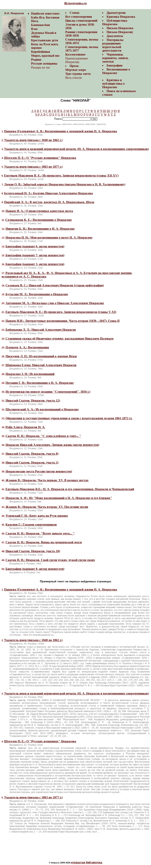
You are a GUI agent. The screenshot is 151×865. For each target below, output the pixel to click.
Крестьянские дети (44, 40)
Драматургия (116, 12)
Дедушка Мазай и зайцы (43, 34)
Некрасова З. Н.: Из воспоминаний (30, 374)
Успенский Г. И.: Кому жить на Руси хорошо (37, 515)
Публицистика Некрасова (114, 22)
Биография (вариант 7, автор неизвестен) (35, 255)
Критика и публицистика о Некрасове (113, 83)
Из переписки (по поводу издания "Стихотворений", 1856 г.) (48, 391)
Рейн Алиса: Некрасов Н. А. (25, 427)
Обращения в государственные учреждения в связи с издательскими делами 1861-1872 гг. (69, 418)
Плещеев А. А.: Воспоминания (27, 347)
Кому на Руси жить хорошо (44, 46)
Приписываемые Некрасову (76, 60)
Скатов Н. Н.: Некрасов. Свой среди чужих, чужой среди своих (50, 560)
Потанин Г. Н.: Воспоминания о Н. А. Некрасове (40, 382)
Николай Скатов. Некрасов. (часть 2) (32, 462)
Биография (114, 65)
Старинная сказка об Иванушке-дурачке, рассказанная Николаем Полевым (59, 338)
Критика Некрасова (121, 16)
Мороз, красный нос (45, 55)
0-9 (37, 114)
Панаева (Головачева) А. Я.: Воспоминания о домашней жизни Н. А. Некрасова (60, 131)
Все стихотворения (78, 16)
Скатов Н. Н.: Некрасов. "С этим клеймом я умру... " (43, 436)
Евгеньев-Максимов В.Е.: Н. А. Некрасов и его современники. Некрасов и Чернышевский (70, 489)
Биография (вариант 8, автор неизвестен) (35, 568)
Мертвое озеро (75, 69)
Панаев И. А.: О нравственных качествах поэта (39, 211)
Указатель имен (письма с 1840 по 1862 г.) (33, 140)
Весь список (73, 77)
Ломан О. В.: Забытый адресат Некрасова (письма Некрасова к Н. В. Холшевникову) (64, 184)
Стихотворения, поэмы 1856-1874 (81, 41)
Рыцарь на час (40, 67)
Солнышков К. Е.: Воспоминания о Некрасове (38, 219)
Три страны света (78, 73)
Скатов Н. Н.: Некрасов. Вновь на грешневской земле (44, 542)
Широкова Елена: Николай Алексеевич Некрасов (41, 365)
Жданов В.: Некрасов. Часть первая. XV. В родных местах (47, 480)
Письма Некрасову (120, 32)
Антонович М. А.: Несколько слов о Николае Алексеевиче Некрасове (55, 303)
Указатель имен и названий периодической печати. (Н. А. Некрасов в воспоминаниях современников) (76, 149)
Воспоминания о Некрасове (116, 71)
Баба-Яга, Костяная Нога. (45, 19)
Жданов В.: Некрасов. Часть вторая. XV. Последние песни (47, 506)
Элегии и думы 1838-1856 (80, 26)
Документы (115, 36)
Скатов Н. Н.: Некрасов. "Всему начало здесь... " (40, 533)
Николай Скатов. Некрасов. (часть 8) (32, 453)
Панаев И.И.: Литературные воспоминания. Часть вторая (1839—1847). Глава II (63, 320)
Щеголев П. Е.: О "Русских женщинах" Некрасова (40, 157)
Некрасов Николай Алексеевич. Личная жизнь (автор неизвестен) (52, 444)
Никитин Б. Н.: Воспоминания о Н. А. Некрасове (40, 228)
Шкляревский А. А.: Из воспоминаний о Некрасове (42, 409)
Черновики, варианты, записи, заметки (115, 58)
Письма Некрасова (120, 28)
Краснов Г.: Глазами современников (31, 524)
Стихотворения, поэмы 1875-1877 (81, 48)
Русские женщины (44, 63)
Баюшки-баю (40, 25)
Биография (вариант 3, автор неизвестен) (35, 264)
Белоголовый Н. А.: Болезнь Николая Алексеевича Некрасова (48, 193)
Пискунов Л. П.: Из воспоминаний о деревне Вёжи (41, 356)
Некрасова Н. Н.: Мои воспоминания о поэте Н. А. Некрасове (49, 237)
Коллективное (75, 54)
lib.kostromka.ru (75, 3)
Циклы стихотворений (81, 20)
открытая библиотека (86, 862)
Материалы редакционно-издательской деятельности (112, 45)
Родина (36, 59)
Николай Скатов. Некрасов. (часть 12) (33, 400)
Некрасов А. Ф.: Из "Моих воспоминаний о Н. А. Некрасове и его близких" (59, 498)
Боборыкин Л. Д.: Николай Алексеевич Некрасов (41, 329)
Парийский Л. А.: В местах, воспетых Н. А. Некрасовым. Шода (49, 202)
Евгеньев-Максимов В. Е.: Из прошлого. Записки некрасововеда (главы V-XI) (61, 312)
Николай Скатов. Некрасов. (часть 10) (33, 551)
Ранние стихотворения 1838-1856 (81, 33)
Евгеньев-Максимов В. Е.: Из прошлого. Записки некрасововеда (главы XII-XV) (61, 175)
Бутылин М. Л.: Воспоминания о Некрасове (37, 294)
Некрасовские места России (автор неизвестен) (39, 471)
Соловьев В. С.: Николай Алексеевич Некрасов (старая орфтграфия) (55, 285)
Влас (34, 29)
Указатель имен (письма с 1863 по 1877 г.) (33, 166)
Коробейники (40, 51)
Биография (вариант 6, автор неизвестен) (35, 246)
